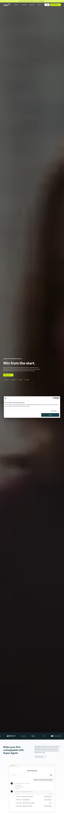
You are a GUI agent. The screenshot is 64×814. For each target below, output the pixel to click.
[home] (8, 4)
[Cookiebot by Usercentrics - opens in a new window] (53, 398)
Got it (50, 414)
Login (47, 4)
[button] (16, 5)
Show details (54, 410)
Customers (24, 4)
